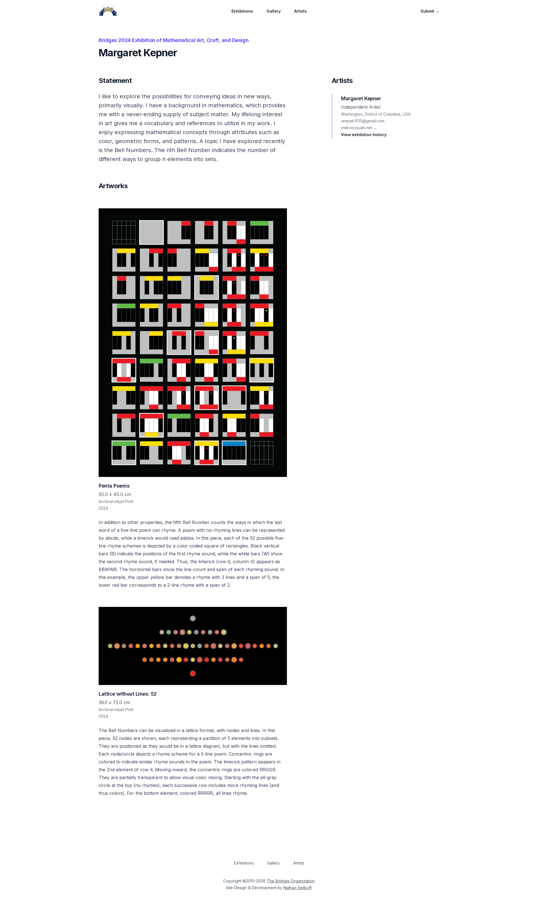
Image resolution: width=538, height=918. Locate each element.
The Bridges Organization (290, 881)
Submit (430, 11)
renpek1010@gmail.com (362, 120)
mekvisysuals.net (359, 127)
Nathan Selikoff (297, 887)
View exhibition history (363, 134)
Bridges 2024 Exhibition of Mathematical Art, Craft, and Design (174, 40)
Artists (300, 11)
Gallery (273, 11)
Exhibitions (242, 11)
